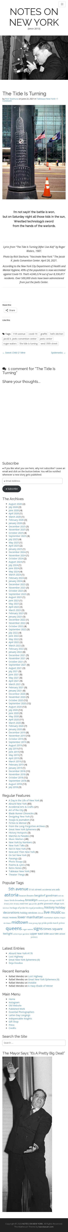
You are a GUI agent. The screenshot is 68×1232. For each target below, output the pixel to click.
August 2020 (15, 706)
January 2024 (15, 581)
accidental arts (48, 889)
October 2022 (16, 626)
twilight (7, 933)
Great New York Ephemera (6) (24, 959)
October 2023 (16, 590)
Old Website (15, 1005)
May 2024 (14, 571)
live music (52, 912)
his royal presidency (35, 908)
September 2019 (17, 742)
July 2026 (13, 507)
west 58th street (57, 933)
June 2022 (14, 635)
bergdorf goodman (46, 895)
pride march (52, 923)
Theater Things (17, 874)
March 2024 (15, 574)
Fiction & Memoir (18, 822)
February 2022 (16, 648)
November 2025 (17, 529)
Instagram (14, 1002)
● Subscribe (12, 488)
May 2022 (14, 639)
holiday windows (28, 912)
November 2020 (17, 696)
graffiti (43, 333)
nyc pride (42, 923)
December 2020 (17, 693)
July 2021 (13, 671)
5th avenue (18, 888)
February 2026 (16, 519)
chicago (52, 900)
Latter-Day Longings (19, 1015)
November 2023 (17, 587)
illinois (40, 913)
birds (12, 900)
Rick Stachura (11, 98)
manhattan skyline (51, 917)
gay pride (33, 903)
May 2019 (14, 755)
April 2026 (14, 513)
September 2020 (17, 703)
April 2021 (14, 680)
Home (12, 999)
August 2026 (15, 503)
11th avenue (19, 333)
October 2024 (16, 558)
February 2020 (16, 725)
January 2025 (15, 548)
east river (24, 903)
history (49, 907)
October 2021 (16, 661)
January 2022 (15, 651)
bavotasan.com (46, 1226)
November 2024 (17, 555)
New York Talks (17, 845)
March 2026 (15, 516)
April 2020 (14, 719)
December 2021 (17, 655)
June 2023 (14, 600)
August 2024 (15, 561)
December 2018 (17, 771)
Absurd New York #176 (21, 953)
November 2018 (17, 774)
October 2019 (16, 738)
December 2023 (17, 584)
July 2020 (13, 709)
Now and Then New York (22, 851)
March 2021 (15, 684)
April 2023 (14, 606)
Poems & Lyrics (17, 864)
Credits (12, 1028)
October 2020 (16, 700)
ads (58, 889)
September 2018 (17, 780)
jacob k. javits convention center (20, 338)
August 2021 (15, 668)
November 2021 (17, 658)
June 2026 (14, 510)
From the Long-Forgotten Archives (27, 826)
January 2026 (15, 523)
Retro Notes (15, 867)
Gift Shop (14, 1021)
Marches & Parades (19, 835)
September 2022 (17, 629)
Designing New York (19, 816)
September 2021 (17, 664)
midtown (20, 922)
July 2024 (13, 565)
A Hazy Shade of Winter (40, 985)
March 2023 (15, 610)
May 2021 (14, 677)
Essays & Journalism (19, 819)
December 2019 (17, 732)
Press (11, 1024)
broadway (20, 900)
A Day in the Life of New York (24, 800)
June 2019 (14, 751)
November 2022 (17, 622)
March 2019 (15, 761)
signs (38, 928)
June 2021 (14, 674)
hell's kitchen (56, 333)
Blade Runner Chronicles (21, 813)
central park (43, 900)
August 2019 (15, 745)
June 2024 (14, 568)
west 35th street (49, 343)
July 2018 (13, 787)
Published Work (17, 1008)
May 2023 (14, 603)
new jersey (33, 923)
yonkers (34, 937)
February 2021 (16, 687)
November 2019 (17, 735)
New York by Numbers (20, 842)
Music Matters (16, 839)
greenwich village (51, 903)
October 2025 (16, 532)
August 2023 (15, 597)
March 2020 (15, 722)
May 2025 (14, 542)
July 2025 (13, 539)
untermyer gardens (21, 934)
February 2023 (16, 613)
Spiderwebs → (58, 352)
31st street (35, 889)
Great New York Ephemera (22, 829)
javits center (46, 338)
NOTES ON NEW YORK (34, 17)
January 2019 (15, 767)
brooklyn (31, 900)
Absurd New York (18, 803)
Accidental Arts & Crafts (21, 806)
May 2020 (14, 716)
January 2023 (15, 616)
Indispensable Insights (20, 1018)
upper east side (39, 933)
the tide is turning (28, 343)
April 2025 (14, 545)
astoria (11, 895)
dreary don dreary (11, 904)
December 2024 (17, 552)
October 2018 (16, 777)
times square (52, 929)
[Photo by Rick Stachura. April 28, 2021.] (34, 152)
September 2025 (17, 535)
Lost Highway (16, 956)
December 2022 (17, 619)
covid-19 (33, 333)
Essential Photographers (21, 1011)
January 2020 (15, 729)
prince (62, 923)
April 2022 (14, 642)
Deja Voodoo (16, 962)
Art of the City (16, 810)
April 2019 (14, 758)
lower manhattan (30, 917)
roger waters (10, 343)
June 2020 (14, 713)
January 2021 (15, 690)
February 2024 (16, 577)
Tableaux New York (46, 98)
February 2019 (16, 764)
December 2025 (17, 526)
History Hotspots (18, 832)
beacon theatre (26, 895)
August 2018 (15, 783)
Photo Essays (16, 861)
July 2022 (13, 632)
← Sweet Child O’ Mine (13, 352)
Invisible (32, 982)
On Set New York (17, 855)
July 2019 (13, 748)
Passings (13, 858)
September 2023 (17, 594)
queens (14, 928)
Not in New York (17, 848)
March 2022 (15, 645)
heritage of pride (17, 908)
